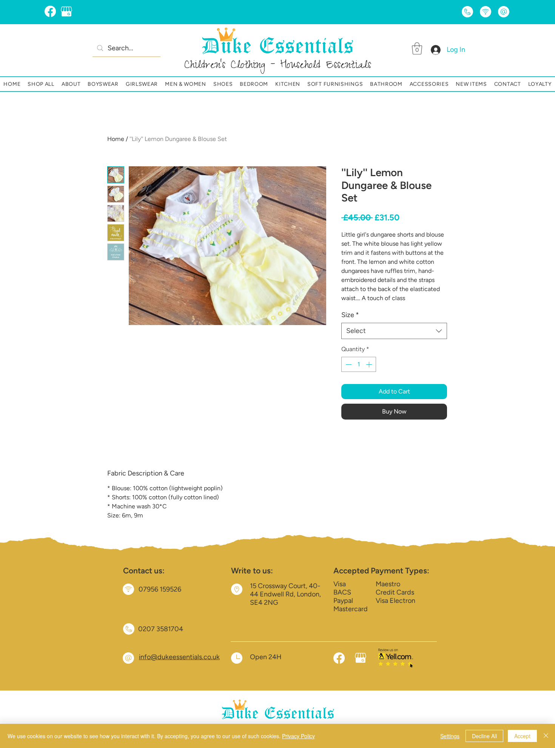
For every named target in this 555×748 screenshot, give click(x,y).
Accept (522, 736)
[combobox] (394, 331)
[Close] (545, 736)
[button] (417, 48)
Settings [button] (449, 736)
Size (350, 315)
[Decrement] (347, 364)
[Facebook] (50, 11)
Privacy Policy (298, 736)
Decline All (484, 736)
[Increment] (369, 364)
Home (115, 138)
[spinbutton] (358, 364)
